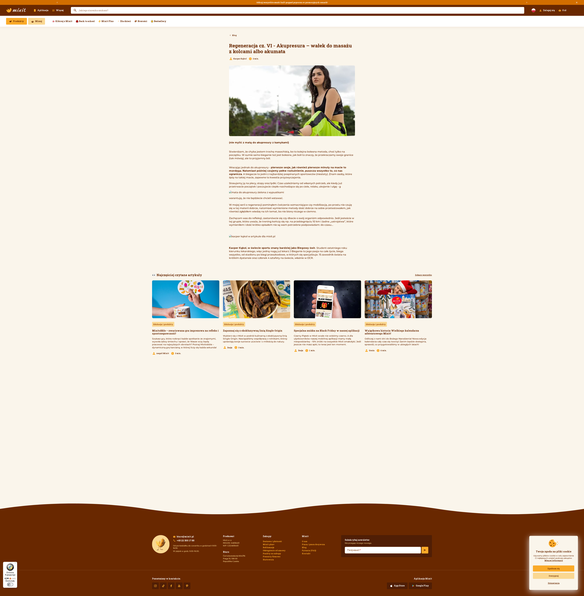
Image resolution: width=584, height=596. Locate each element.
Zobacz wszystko (423, 275)
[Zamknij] (576, 2)
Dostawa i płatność (272, 541)
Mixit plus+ (269, 544)
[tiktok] (163, 585)
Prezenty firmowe (271, 556)
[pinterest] (187, 585)
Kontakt (306, 553)
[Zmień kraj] (533, 10)
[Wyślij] (425, 550)
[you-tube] (179, 585)
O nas (304, 541)
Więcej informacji (553, 560)
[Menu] (15, 563)
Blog (304, 547)
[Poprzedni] (57, 2)
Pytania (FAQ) (309, 550)
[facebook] (171, 585)
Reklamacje (268, 547)
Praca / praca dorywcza (313, 544)
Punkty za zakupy (272, 553)
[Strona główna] (16, 10)
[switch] (10, 584)
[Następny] (527, 2)
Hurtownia (268, 559)
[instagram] (155, 585)
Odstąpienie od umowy (274, 550)
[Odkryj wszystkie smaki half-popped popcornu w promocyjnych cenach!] (292, 2)
